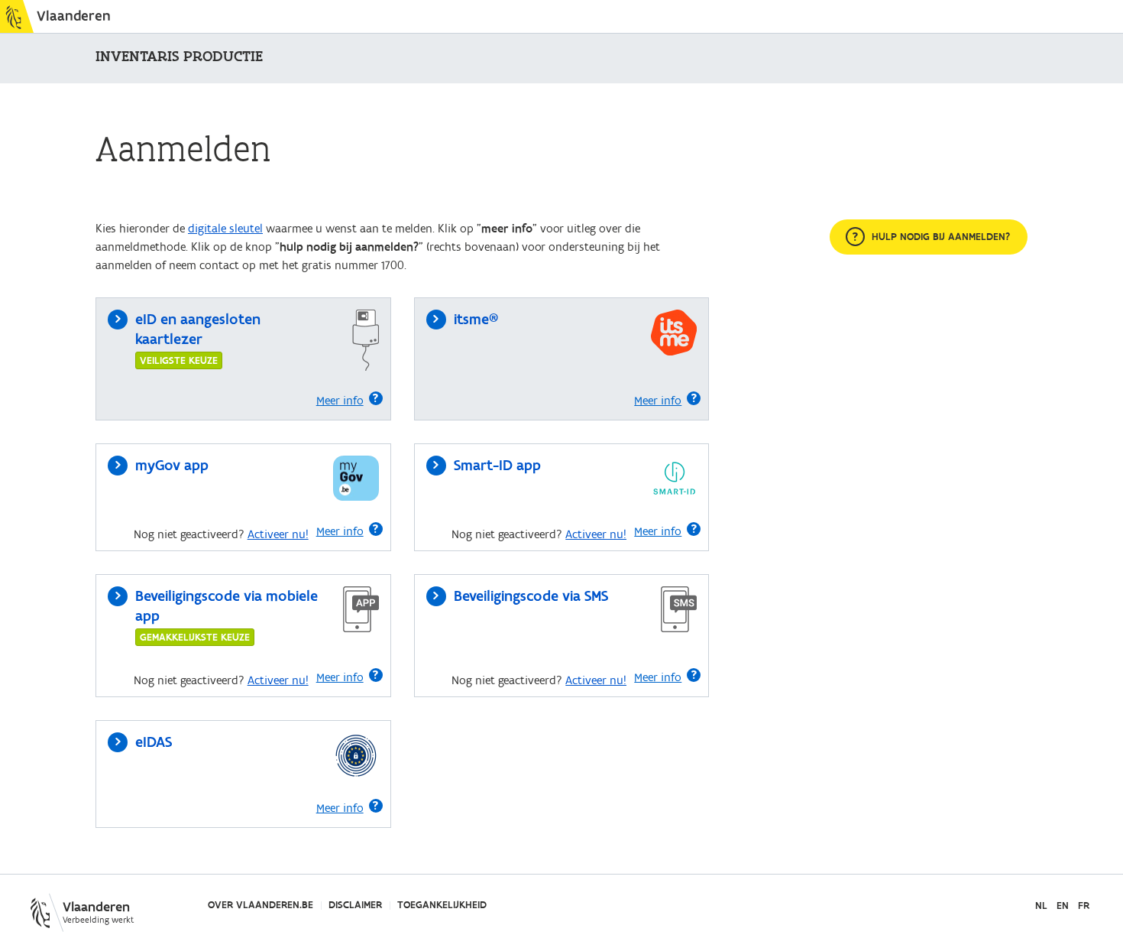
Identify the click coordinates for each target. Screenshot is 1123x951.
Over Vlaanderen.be (260, 905)
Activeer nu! (278, 534)
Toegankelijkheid (442, 905)
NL (1041, 906)
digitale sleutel (225, 228)
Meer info (340, 400)
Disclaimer (355, 905)
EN (1063, 906)
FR (1083, 906)
